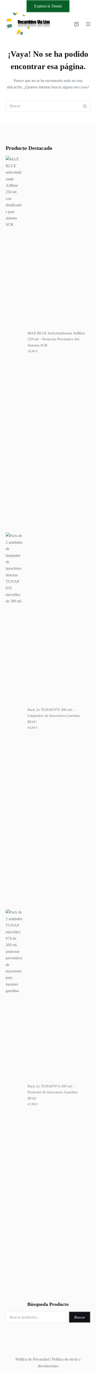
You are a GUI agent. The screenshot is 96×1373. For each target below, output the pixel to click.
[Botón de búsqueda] (85, 106)
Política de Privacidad (32, 1359)
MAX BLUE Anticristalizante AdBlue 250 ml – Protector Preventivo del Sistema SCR (56, 339)
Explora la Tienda (48, 6)
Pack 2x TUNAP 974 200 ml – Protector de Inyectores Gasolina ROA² (53, 1092)
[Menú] (88, 24)
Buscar (79, 1317)
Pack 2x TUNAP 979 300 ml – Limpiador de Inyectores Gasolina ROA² (54, 716)
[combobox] (42, 106)
